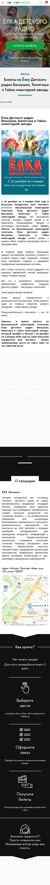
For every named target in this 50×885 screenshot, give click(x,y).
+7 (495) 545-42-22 (25, 872)
